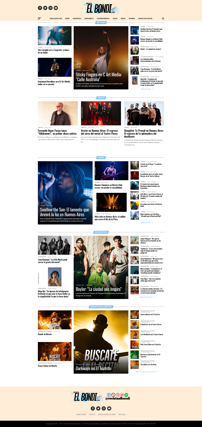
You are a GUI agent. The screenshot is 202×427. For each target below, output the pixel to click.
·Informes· (132, 18)
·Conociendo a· (89, 18)
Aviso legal (122, 414)
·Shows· (67, 18)
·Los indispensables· (103, 18)
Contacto (92, 414)
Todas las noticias (56, 18)
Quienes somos (81, 414)
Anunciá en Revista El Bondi (107, 414)
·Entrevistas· (77, 18)
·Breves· (123, 18)
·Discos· (115, 18)
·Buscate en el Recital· (145, 18)
